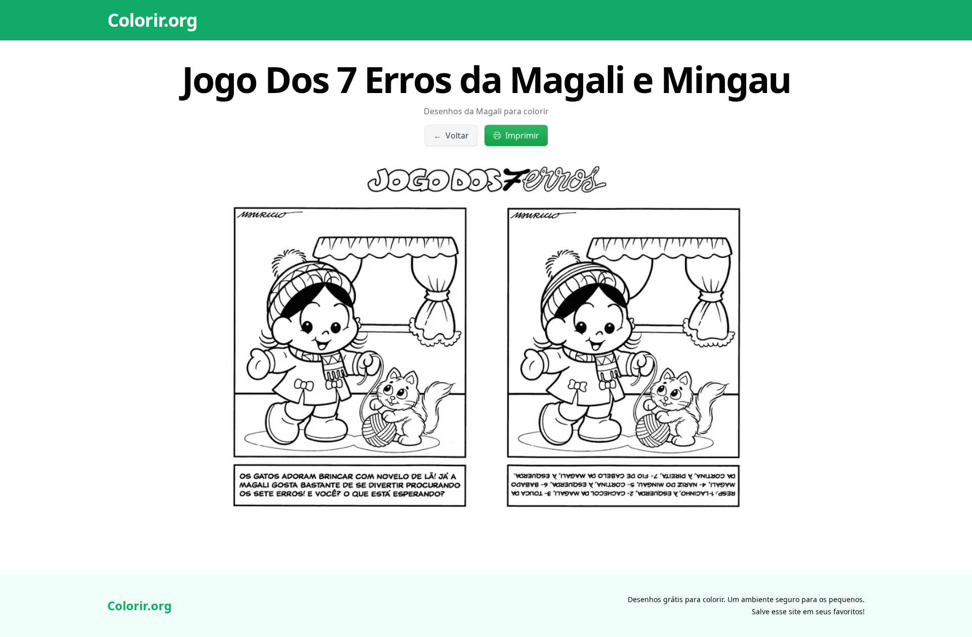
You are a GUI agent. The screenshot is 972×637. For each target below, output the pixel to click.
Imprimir (522, 135)
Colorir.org (152, 20)
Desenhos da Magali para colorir (486, 111)
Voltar (451, 135)
